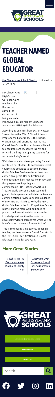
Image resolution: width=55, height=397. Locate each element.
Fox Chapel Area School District (19, 80)
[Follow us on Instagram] (35, 386)
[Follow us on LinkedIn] (49, 386)
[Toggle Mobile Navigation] (49, 4)
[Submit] (48, 371)
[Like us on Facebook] (6, 386)
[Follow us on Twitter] (21, 386)
